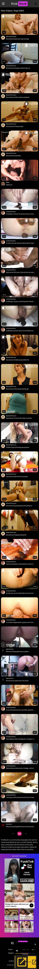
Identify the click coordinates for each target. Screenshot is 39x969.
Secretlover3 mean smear (14, 126)
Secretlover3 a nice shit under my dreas (19, 418)
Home (10, 949)
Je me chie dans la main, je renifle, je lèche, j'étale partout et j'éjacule (20, 710)
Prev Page (13, 834)
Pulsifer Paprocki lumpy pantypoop (17, 447)
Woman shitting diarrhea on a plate (17, 651)
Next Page (26, 834)
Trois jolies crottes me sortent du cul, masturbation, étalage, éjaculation (20, 214)
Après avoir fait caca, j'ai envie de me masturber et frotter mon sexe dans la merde (20, 272)
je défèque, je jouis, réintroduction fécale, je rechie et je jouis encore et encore (20, 301)
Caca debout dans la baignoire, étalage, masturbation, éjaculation (20, 739)
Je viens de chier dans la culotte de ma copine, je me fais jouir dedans (20, 243)
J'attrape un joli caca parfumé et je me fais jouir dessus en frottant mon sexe (20, 797)
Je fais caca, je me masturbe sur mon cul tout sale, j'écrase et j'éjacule (20, 593)
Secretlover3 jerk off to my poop (17, 476)
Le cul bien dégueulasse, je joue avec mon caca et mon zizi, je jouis (20, 622)
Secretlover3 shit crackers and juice (18, 97)
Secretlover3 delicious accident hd (17, 360)
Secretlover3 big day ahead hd (16, 535)
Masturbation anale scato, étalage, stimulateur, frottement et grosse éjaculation (20, 768)
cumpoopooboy (11, 211)
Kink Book (9, 824)
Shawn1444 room (11, 36)
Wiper (7, 182)
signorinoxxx (10, 649)
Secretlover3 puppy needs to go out (18, 68)
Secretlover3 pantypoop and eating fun (19, 505)
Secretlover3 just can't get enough (17, 39)
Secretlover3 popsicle (13, 155)
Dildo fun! (9, 185)
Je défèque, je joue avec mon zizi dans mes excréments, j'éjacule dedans (20, 330)
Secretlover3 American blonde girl (17, 389)
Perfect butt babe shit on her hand (17, 681)
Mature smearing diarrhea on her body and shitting (20, 826)
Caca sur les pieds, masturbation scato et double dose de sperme (20, 564)
